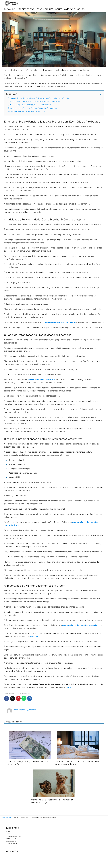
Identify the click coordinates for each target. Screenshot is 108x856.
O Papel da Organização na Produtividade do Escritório (29, 105)
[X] (12, 698)
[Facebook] (6, 698)
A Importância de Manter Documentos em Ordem (27, 111)
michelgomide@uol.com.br (25, 710)
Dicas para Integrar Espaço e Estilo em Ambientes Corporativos (32, 108)
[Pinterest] (18, 698)
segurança (34, 636)
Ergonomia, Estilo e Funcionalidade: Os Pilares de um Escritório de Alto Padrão (38, 98)
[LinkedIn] (29, 698)
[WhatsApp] (23, 698)
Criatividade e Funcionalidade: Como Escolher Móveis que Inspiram (34, 101)
